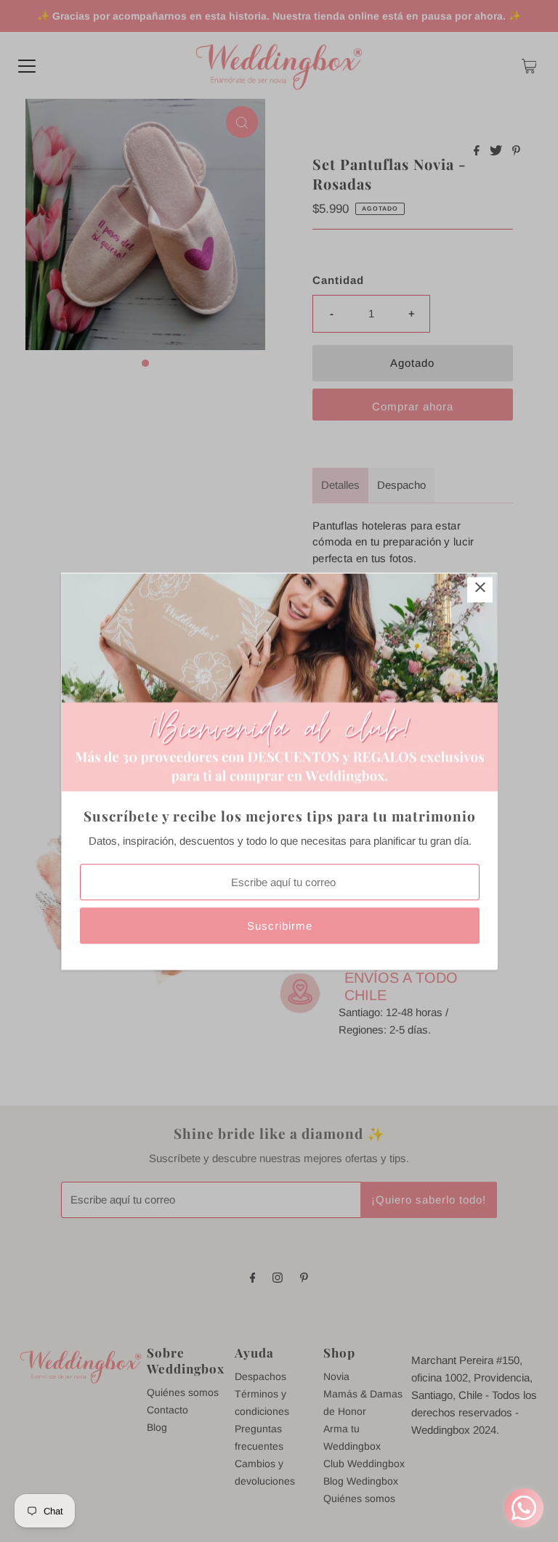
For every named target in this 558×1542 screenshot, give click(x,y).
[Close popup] (480, 589)
